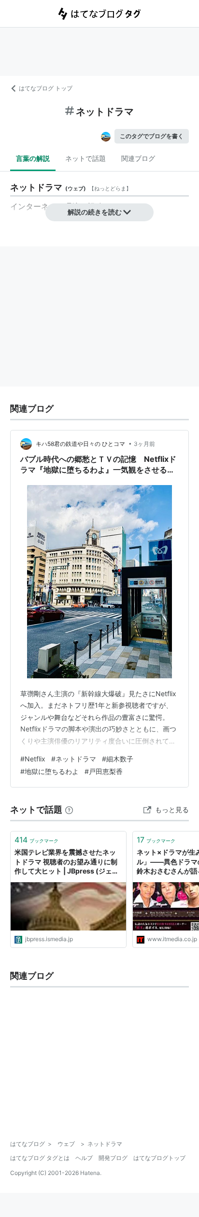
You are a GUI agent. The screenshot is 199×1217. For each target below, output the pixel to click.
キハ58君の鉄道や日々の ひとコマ (81, 443)
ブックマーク (36, 840)
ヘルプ (84, 1157)
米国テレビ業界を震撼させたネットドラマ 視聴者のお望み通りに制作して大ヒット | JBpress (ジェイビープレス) (66, 862)
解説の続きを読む (95, 212)
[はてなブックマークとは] (69, 809)
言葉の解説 (33, 158)
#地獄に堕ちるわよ (49, 771)
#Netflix (32, 759)
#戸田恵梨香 (104, 771)
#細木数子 (117, 759)
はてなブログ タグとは (40, 1157)
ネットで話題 (85, 158)
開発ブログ (113, 1157)
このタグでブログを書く (152, 136)
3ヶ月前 (144, 443)
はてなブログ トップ (45, 88)
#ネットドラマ (73, 759)
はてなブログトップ (159, 1157)
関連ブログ (138, 158)
